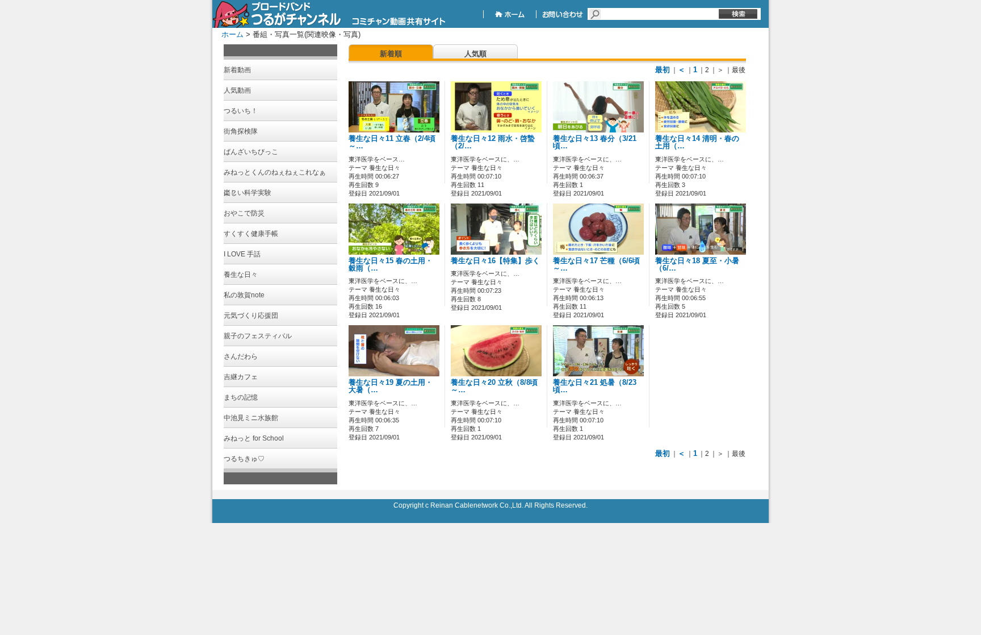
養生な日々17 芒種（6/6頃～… (596, 264)
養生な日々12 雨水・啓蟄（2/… (493, 142)
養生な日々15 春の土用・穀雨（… (391, 264)
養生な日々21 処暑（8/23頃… (594, 386)
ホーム (232, 34)
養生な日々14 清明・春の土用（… (697, 142)
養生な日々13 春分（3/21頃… (594, 142)
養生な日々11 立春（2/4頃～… (392, 142)
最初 (662, 69)
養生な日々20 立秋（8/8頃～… (494, 386)
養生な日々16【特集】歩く (495, 261)
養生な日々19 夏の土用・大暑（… (391, 386)
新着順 (391, 53)
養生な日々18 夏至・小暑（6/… (697, 264)
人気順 (475, 53)
